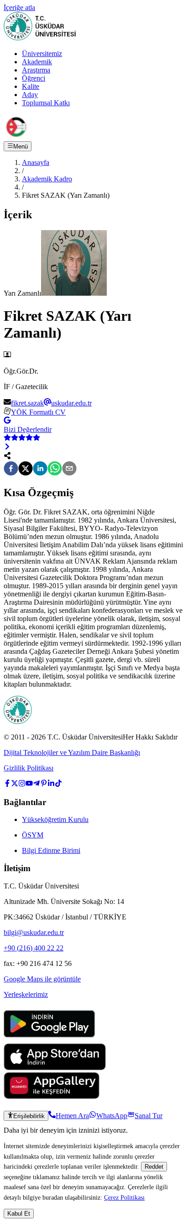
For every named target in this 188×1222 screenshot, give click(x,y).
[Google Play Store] (49, 1039)
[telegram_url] (36, 784)
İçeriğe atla (19, 7)
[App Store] (55, 1068)
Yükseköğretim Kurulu (55, 819)
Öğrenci (33, 78)
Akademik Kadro (47, 179)
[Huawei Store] (51, 1096)
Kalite (30, 86)
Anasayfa (35, 162)
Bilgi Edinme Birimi (51, 850)
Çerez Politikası (124, 1197)
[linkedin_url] (51, 784)
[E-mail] (69, 469)
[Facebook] (11, 469)
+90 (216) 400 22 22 (33, 948)
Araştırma (36, 70)
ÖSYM (32, 835)
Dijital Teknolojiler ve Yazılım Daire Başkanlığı (72, 752)
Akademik (37, 62)
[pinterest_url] (43, 784)
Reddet (154, 1166)
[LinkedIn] (40, 469)
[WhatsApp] (54, 469)
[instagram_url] (22, 784)
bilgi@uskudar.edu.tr (34, 932)
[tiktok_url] (58, 784)
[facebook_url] (7, 784)
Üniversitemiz (42, 53)
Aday (30, 94)
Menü (20, 146)
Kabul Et (18, 1213)
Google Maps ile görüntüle (42, 979)
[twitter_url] (14, 784)
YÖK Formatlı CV (38, 412)
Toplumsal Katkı (46, 103)
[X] (25, 469)
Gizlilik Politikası (28, 768)
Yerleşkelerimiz (26, 994)
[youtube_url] (29, 784)
